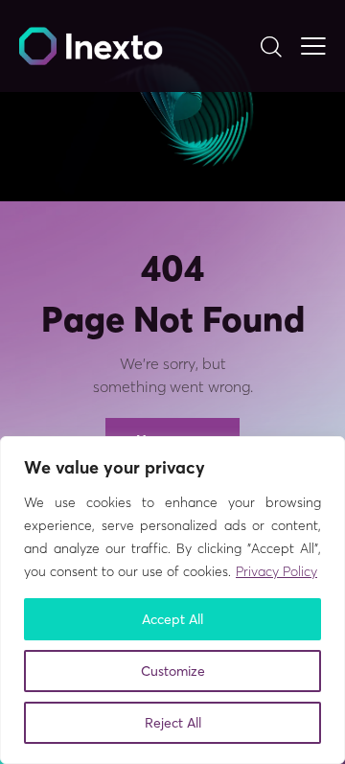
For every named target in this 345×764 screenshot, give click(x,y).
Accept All (172, 619)
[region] (172, 600)
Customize (173, 671)
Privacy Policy (276, 571)
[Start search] (271, 46)
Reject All (173, 722)
